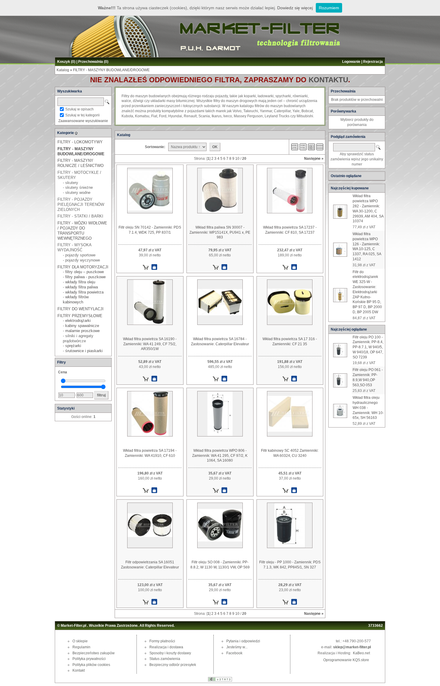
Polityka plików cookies (91, 665)
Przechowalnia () (93, 62)
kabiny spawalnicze (82, 325)
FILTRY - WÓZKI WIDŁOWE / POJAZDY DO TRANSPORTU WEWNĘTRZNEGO (82, 230)
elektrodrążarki (78, 320)
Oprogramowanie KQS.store (346, 660)
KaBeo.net (361, 653)
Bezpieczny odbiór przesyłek (172, 665)
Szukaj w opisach (79, 109)
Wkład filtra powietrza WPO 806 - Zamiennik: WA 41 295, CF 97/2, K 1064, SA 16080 (220, 455)
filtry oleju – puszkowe (84, 272)
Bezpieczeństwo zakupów (93, 653)
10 (237, 158)
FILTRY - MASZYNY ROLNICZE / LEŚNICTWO (80, 163)
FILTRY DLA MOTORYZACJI (82, 267)
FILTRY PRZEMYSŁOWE (79, 316)
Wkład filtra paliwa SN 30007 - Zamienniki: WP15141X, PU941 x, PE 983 (219, 232)
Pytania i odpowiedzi (243, 641)
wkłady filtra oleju (80, 282)
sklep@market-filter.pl (352, 647)
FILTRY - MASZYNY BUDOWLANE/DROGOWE (111, 70)
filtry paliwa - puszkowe (85, 277)
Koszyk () (66, 62)
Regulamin (81, 647)
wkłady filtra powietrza (84, 292)
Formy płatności (162, 641)
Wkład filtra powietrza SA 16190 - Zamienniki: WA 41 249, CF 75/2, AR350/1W (150, 344)
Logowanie (351, 62)
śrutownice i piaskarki (84, 351)
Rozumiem (329, 7)
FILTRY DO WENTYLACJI (80, 309)
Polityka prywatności (89, 659)
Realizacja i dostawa (166, 647)
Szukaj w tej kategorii (82, 115)
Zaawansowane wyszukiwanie (83, 121)
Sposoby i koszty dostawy (170, 653)
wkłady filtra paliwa (81, 287)
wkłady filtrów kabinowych (76, 299)
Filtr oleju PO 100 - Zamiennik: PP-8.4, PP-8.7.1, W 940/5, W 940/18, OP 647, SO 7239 (368, 347)
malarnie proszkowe (82, 330)
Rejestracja (373, 62)
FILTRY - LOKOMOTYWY (80, 142)
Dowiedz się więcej (295, 7)
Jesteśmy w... (237, 647)
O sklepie (80, 641)
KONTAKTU (328, 80)
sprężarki (73, 345)
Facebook (234, 653)
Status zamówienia (164, 659)
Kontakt (78, 670)
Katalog (63, 70)
